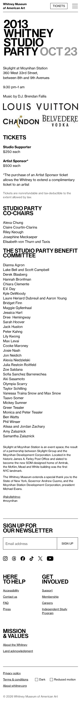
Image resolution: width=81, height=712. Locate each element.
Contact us (10, 596)
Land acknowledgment (18, 651)
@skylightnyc (11, 496)
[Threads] (14, 558)
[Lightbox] (40, 39)
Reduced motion (65, 679)
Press (7, 609)
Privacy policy (12, 673)
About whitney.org (15, 685)
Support (47, 590)
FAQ (5, 603)
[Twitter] (40, 558)
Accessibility (11, 590)
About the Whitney (15, 644)
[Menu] (75, 6)
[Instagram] (5, 558)
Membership (50, 596)
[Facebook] (22, 558)
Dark (42, 679)
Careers (47, 603)
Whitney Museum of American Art (15, 6)
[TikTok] (31, 558)
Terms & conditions (15, 679)
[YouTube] (50, 558)
